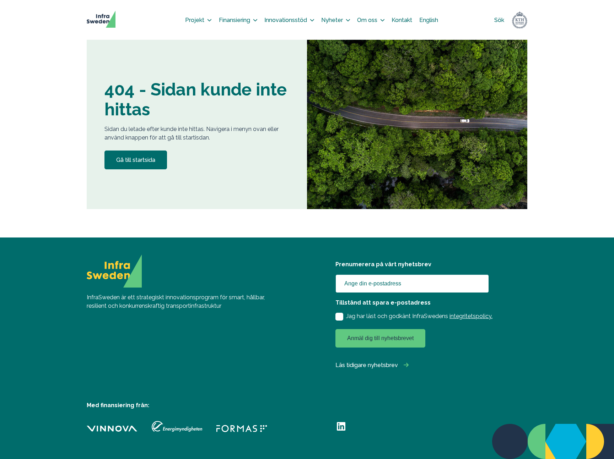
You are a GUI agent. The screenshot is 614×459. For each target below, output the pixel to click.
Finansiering (234, 20)
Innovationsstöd (285, 20)
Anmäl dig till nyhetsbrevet (380, 338)
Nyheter (332, 20)
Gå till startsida (135, 160)
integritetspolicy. (470, 316)
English (428, 20)
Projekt (194, 20)
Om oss (367, 20)
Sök (499, 20)
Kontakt (402, 20)
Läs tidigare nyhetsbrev (366, 365)
